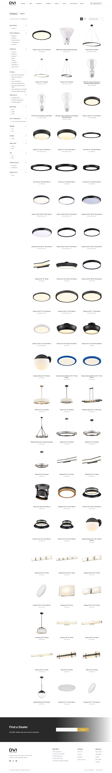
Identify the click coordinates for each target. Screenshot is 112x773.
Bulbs (56, 3)
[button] (81, 19)
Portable (48, 3)
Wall (30, 3)
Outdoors (38, 3)
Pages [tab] (22, 13)
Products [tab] (14, 13)
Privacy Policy (99, 770)
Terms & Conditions (89, 770)
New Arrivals (73, 3)
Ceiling (23, 3)
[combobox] (97, 3)
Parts (64, 3)
